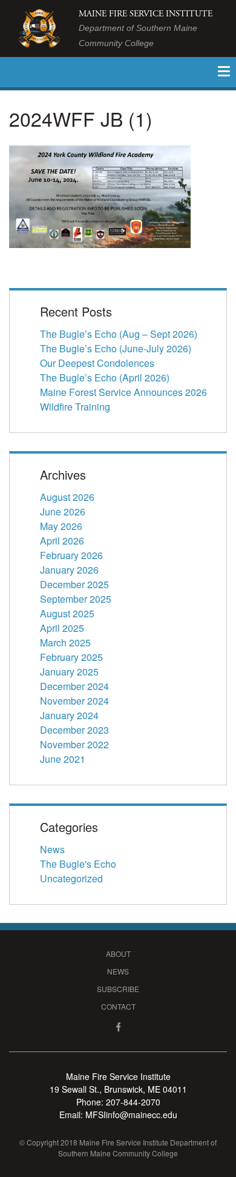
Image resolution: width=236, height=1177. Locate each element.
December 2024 (74, 686)
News (52, 849)
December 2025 (74, 584)
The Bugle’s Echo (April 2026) (104, 377)
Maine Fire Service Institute (145, 28)
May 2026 (61, 526)
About (118, 953)
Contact (118, 1006)
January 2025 (69, 672)
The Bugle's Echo (78, 864)
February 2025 (71, 657)
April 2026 (62, 541)
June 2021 (62, 759)
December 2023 (74, 730)
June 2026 (62, 511)
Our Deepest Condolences (97, 363)
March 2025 (65, 642)
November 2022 (74, 744)
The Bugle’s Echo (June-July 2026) (115, 348)
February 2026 (71, 555)
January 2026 (69, 570)
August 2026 (67, 497)
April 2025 (62, 628)
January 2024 (69, 715)
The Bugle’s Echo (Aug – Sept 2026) (118, 334)
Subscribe (118, 989)
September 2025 (75, 599)
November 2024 (74, 701)
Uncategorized (71, 878)
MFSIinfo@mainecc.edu (131, 1114)
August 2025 (67, 613)
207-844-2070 (133, 1102)
